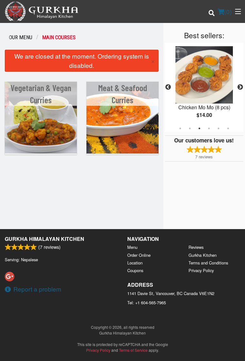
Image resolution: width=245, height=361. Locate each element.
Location (135, 263)
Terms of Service (133, 350)
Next (240, 87)
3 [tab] (199, 128)
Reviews (196, 247)
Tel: (146, 303)
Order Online (139, 255)
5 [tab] (218, 128)
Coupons (135, 270)
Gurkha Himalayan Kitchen (44, 238)
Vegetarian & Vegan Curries (41, 94)
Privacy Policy (201, 270)
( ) (228, 11)
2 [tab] (190, 128)
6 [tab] (228, 128)
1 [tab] (180, 128)
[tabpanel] (204, 87)
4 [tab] (209, 128)
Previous (168, 87)
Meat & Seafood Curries (122, 94)
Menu (132, 247)
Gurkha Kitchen (203, 255)
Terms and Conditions (208, 263)
